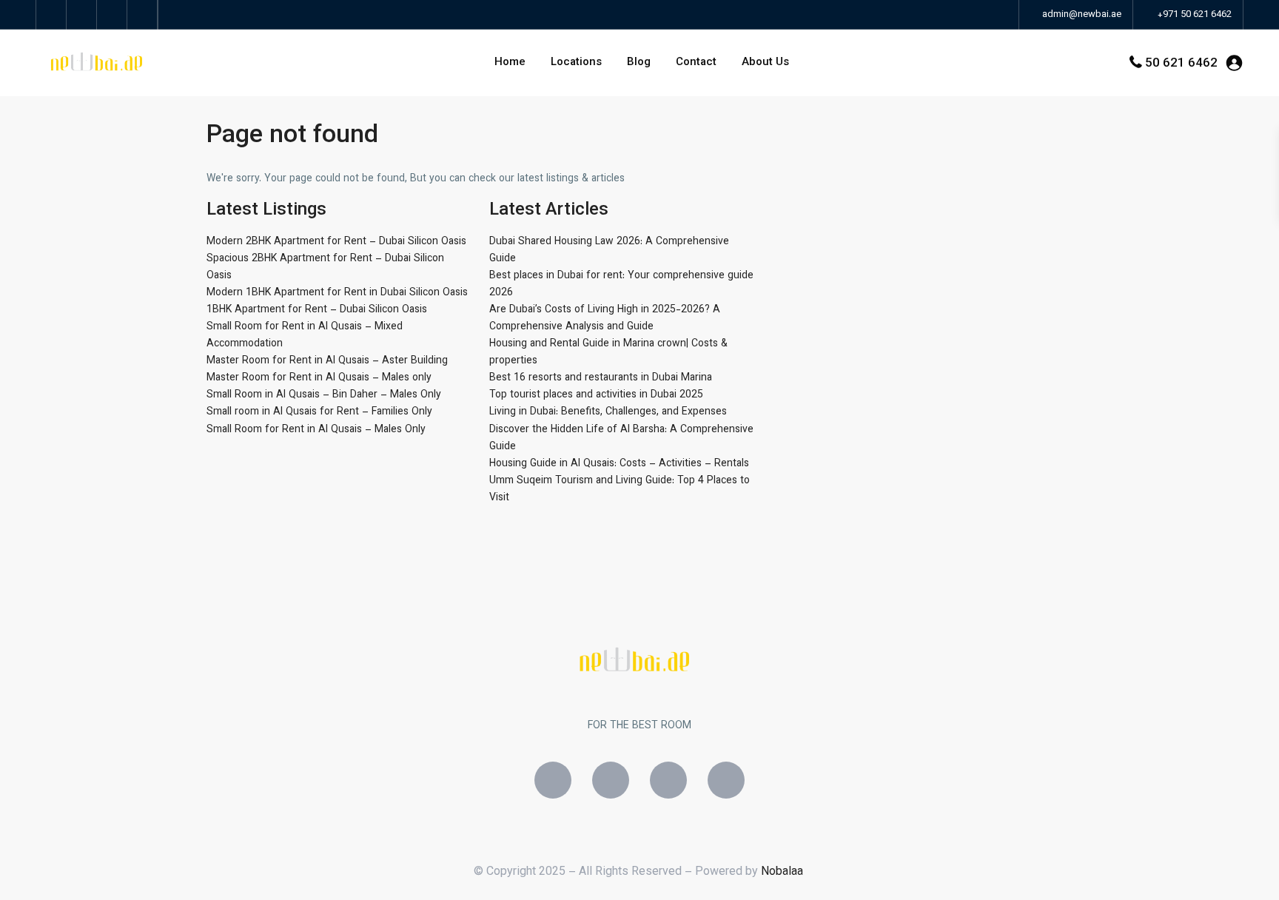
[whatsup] (82, 15)
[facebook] (51, 15)
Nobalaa (783, 872)
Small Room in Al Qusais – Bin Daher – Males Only (324, 395)
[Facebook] (552, 780)
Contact (696, 62)
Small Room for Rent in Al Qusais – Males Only (316, 430)
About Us (765, 62)
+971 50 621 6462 (1195, 14)
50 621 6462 (1181, 63)
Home (510, 62)
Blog (639, 62)
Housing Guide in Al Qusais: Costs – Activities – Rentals (619, 464)
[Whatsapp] (668, 780)
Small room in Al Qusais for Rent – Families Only (319, 412)
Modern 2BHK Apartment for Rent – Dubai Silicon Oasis (336, 242)
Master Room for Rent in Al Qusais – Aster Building (327, 361)
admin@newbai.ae (1080, 14)
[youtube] (112, 15)
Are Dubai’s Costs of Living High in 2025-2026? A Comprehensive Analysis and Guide (604, 318)
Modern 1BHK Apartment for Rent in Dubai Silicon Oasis (337, 293)
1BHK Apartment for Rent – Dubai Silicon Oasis (317, 310)
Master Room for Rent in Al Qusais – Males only (319, 378)
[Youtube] (726, 780)
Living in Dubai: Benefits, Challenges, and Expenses (608, 412)
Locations (576, 62)
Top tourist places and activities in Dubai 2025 (596, 395)
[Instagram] (610, 780)
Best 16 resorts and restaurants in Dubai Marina (600, 378)
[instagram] (142, 15)
